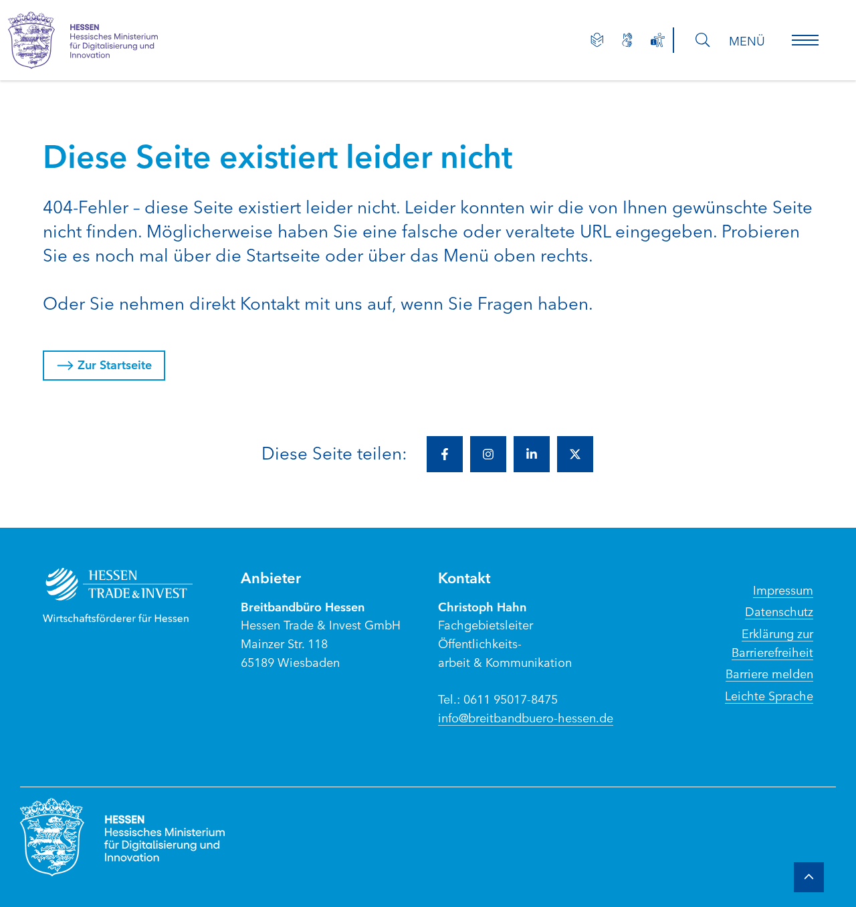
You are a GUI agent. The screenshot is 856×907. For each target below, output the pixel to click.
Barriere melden (769, 673)
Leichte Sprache (769, 695)
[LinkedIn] (532, 454)
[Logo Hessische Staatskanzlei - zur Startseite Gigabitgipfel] (96, 40)
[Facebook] (445, 454)
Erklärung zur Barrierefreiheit (772, 642)
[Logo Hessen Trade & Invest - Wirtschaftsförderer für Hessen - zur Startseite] (131, 595)
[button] (805, 40)
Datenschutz (779, 610)
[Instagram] (488, 454)
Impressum (783, 589)
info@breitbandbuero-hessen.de (525, 717)
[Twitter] (575, 454)
